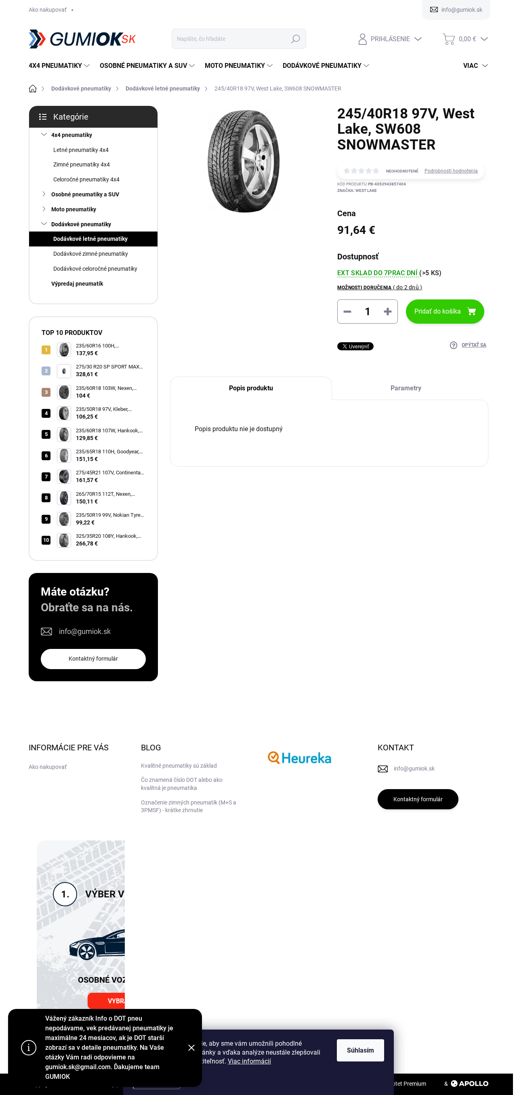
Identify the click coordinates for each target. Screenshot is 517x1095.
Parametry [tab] (406, 388)
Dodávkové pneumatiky (81, 224)
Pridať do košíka (437, 311)
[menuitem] (60, 66)
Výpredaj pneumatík (77, 283)
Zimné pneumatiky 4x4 (81, 164)
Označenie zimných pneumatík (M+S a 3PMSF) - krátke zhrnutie (188, 806)
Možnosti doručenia (379, 287)
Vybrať (120, 1001)
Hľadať (296, 39)
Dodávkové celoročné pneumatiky (95, 268)
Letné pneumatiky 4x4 (81, 150)
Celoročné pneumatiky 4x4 (86, 179)
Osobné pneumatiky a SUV (85, 194)
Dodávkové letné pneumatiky (90, 239)
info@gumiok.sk (85, 631)
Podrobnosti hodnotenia (451, 171)
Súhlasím (360, 1050)
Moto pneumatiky (73, 209)
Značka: (357, 190)
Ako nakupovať (48, 9)
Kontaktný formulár (93, 658)
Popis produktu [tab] (251, 388)
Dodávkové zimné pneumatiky (90, 254)
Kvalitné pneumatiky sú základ (179, 765)
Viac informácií (249, 1061)
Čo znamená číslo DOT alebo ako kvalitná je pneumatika (182, 784)
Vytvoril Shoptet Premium (394, 1083)
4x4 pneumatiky (71, 135)
